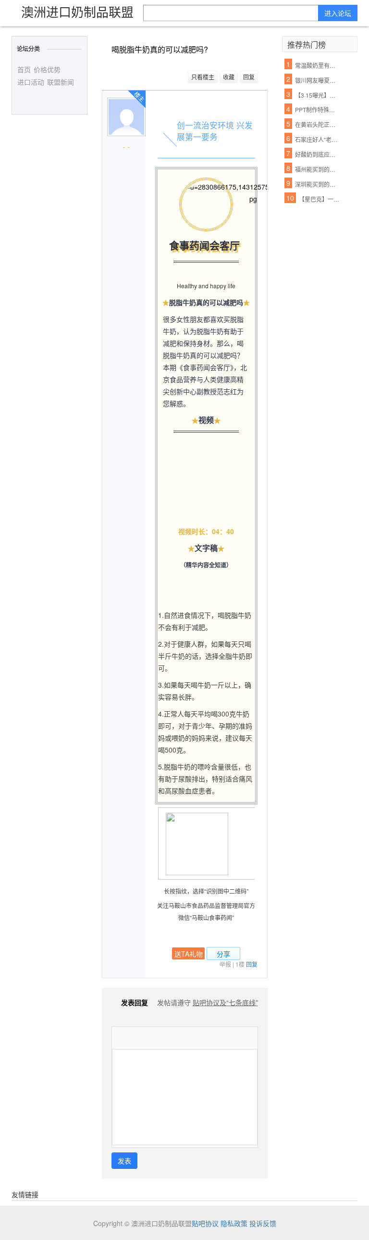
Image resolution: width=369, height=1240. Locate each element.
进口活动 (30, 82)
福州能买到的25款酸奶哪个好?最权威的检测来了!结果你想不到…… (316, 169)
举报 (225, 964)
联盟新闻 (60, 82)
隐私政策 (234, 1223)
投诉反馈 (262, 1223)
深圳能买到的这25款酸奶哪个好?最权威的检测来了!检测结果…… (316, 184)
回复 (249, 77)
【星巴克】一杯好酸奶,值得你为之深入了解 (320, 199)
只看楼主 (202, 77)
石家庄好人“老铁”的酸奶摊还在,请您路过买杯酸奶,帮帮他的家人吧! (316, 139)
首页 (24, 69)
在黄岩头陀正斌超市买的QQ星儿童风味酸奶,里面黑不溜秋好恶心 (316, 124)
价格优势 (47, 69)
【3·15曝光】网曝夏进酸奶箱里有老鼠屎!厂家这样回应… (316, 95)
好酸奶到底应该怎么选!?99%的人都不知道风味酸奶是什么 (316, 154)
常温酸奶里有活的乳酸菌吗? (316, 65)
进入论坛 (337, 13)
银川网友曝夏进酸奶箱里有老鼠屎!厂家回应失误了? (316, 80)
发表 (124, 1160)
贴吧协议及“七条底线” (225, 1002)
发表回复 (134, 1002)
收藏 (228, 77)
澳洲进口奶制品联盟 (77, 11)
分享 (223, 954)
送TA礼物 (188, 954)
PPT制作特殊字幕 (316, 109)
